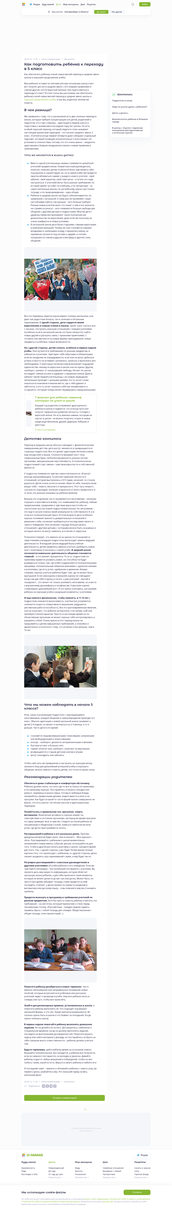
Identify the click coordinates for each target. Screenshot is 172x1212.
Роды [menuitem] (24, 1171)
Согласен (137, 1192)
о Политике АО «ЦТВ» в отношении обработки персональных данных (51, 1201)
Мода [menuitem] (77, 1168)
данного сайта (90, 1199)
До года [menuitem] (52, 1171)
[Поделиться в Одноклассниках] (47, 1086)
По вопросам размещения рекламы (86, 1128)
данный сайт (108, 1201)
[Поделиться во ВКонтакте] (43, 1086)
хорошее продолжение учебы (40, 99)
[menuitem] (34, 4)
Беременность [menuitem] (28, 1168)
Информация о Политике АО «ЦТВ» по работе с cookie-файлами (123, 1199)
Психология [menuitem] (80, 1174)
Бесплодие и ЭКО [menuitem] (30, 1174)
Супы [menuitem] (136, 1171)
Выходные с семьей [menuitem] (112, 1171)
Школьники (69, 59)
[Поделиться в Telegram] (51, 1086)
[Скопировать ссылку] (54, 1086)
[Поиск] (132, 4)
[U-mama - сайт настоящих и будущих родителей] (24, 4)
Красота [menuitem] (79, 1171)
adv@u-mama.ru (86, 1131)
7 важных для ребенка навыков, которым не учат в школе (58, 399)
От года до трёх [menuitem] (56, 1174)
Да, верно (101, 12)
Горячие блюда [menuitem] (141, 1174)
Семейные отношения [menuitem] (113, 1168)
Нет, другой (117, 12)
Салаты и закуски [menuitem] (142, 1168)
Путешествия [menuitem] (109, 1174)
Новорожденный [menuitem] (56, 1168)
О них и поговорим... (46, 429)
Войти (145, 4)
